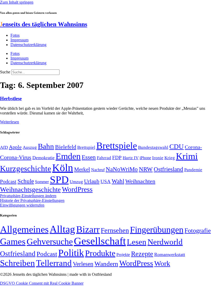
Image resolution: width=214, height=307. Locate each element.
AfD (4, 147)
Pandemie (193, 169)
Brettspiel (86, 147)
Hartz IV (131, 157)
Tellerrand (54, 263)
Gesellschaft (100, 241)
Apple (15, 147)
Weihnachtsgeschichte (30, 189)
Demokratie (43, 157)
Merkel (82, 169)
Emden (68, 156)
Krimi (187, 156)
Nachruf (98, 170)
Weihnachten (140, 181)
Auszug (30, 147)
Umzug (76, 181)
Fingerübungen (156, 229)
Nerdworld (165, 241)
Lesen (136, 241)
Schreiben (17, 263)
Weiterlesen (9, 122)
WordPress (77, 189)
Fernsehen (115, 230)
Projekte (123, 254)
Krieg (169, 157)
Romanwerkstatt (169, 254)
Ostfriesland (168, 169)
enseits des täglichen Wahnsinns (43, 24)
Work (162, 263)
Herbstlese (11, 98)
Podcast (8, 181)
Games (13, 241)
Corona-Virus (15, 157)
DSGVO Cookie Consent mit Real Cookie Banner (42, 283)
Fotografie (198, 230)
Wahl (118, 181)
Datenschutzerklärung (28, 44)
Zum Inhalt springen (16, 2)
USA (105, 181)
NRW (146, 169)
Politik (71, 252)
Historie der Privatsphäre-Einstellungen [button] (32, 200)
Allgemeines (24, 229)
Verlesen (83, 263)
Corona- (193, 147)
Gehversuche (50, 241)
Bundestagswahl (153, 147)
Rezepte (142, 254)
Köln (62, 168)
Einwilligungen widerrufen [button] (22, 205)
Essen (89, 157)
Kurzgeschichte (25, 168)
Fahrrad (104, 157)
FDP (117, 157)
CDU (176, 146)
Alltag (62, 229)
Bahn (46, 146)
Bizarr (88, 229)
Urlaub (91, 181)
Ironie (157, 157)
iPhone (145, 158)
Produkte (100, 253)
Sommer (42, 181)
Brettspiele (116, 145)
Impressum (19, 40)
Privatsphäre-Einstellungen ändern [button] (28, 196)
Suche (5, 72)
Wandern (106, 263)
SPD (59, 179)
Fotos (15, 35)
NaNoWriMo (122, 169)
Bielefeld (65, 147)
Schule (25, 181)
